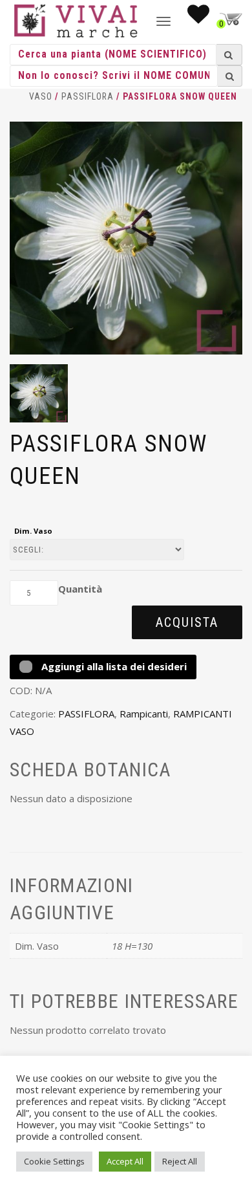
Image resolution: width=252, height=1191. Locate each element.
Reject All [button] (179, 1161)
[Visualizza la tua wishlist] (198, 18)
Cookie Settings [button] (54, 1161)
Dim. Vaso (33, 530)
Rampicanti (144, 713)
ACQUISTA (187, 622)
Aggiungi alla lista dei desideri (113, 666)
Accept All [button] (125, 1161)
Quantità (80, 588)
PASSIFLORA (87, 96)
